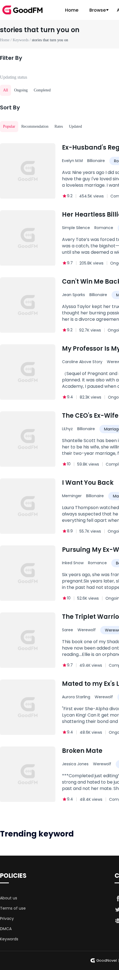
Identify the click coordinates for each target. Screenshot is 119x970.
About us (8, 898)
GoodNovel (106, 960)
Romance (103, 227)
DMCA (6, 928)
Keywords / (22, 40)
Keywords (9, 939)
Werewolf (86, 630)
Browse (97, 10)
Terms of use (13, 908)
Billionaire (96, 160)
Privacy (7, 918)
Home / (6, 40)
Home (71, 10)
